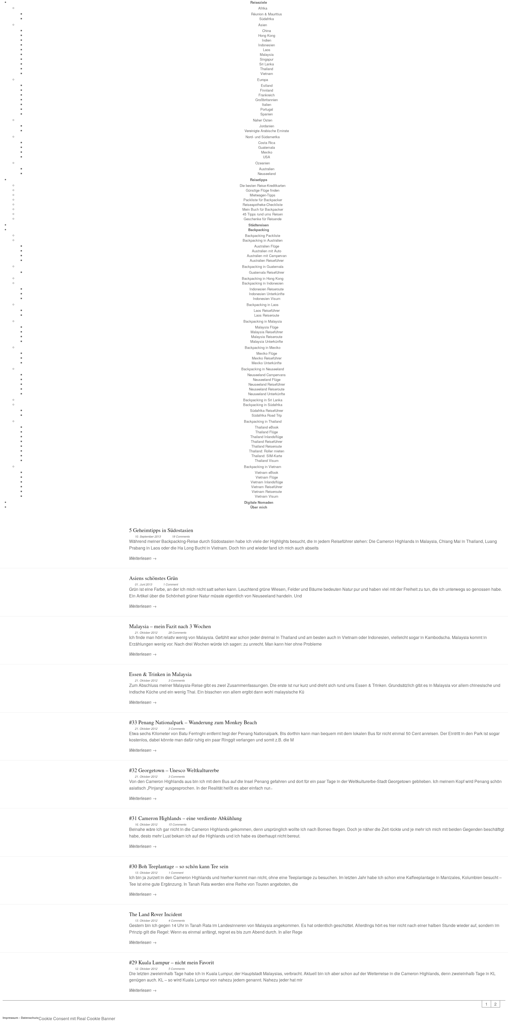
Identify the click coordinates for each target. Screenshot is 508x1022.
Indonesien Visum (266, 298)
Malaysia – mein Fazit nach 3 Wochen (170, 626)
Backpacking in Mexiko (262, 347)
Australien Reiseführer (267, 260)
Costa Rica (266, 142)
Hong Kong (266, 35)
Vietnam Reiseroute (267, 491)
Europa (262, 79)
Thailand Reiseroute (266, 446)
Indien (266, 40)
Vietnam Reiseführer (266, 486)
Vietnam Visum (266, 496)
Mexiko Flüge (266, 353)
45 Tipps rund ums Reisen (263, 214)
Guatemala (266, 147)
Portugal (266, 109)
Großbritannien (266, 99)
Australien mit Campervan (267, 255)
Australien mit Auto (266, 250)
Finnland (266, 90)
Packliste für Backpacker (262, 199)
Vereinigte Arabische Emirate (266, 130)
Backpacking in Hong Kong (262, 278)
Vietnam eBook (266, 472)
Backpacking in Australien (263, 240)
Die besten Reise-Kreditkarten (262, 185)
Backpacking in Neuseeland (262, 368)
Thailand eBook (267, 427)
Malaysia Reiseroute (266, 336)
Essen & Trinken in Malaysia (160, 674)
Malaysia (267, 54)
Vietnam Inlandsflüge (267, 481)
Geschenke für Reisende (263, 218)
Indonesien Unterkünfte (266, 293)
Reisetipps (258, 179)
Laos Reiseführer (267, 310)
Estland (267, 85)
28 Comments (178, 632)
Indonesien (266, 44)
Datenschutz (30, 1018)
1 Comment (170, 584)
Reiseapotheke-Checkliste (263, 204)
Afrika (262, 8)
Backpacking (258, 229)
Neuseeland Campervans (266, 374)
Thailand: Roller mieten (266, 450)
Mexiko (266, 152)
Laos (266, 49)
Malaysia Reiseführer (267, 331)
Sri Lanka (266, 63)
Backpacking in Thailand (263, 421)
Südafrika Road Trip (267, 415)
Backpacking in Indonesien (262, 283)
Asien (262, 24)
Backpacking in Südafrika (262, 404)
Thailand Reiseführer (266, 441)
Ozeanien (262, 162)
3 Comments (177, 680)
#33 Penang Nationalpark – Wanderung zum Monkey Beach (193, 722)
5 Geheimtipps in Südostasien (161, 530)
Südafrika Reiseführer (266, 410)
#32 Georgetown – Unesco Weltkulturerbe (174, 770)
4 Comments (177, 920)
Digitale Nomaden (258, 502)
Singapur (266, 59)
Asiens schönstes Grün (153, 578)
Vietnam (266, 73)
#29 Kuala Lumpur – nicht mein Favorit (171, 962)
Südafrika (266, 18)
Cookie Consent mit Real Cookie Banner (77, 1018)
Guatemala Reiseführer (266, 272)
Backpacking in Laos (263, 304)
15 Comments (178, 824)
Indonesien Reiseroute (267, 288)
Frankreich (266, 94)
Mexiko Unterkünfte (267, 362)
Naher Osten (262, 120)
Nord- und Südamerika (263, 136)
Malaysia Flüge (266, 327)
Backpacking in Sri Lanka (262, 399)
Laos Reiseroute (266, 315)
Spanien (266, 113)
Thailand (266, 68)
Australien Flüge (266, 246)
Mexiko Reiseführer (267, 358)
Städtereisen (258, 224)
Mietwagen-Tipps (262, 194)
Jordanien (266, 125)
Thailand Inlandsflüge (266, 436)
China (266, 30)
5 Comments (177, 969)
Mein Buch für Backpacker (262, 209)
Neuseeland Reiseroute (266, 388)
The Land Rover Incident (155, 914)
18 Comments (181, 536)
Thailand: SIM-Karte (266, 455)
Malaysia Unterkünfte (266, 341)
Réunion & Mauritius (266, 13)
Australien (266, 168)
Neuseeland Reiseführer (266, 384)
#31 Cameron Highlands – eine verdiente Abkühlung (185, 818)
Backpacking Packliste (262, 235)
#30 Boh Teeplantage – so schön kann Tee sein (178, 866)
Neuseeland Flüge (266, 379)
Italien (266, 104)
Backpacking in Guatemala (262, 266)
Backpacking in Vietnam (262, 466)
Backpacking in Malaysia (262, 321)
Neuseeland (267, 173)
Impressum (10, 1018)
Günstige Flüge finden (262, 190)
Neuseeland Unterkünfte (266, 393)
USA (266, 156)
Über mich (258, 507)
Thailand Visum (267, 460)
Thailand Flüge (266, 431)
